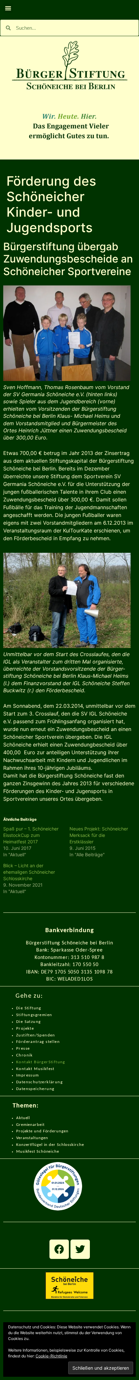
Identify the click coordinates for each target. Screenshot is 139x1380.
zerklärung (51, 1082)
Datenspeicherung (35, 1089)
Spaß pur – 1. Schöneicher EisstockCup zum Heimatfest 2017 (31, 835)
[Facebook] (59, 1249)
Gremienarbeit (30, 1125)
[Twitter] (80, 1249)
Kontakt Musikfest (35, 1069)
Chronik (24, 1055)
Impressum (27, 1075)
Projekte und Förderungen (42, 1131)
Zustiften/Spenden (35, 1035)
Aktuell (23, 1118)
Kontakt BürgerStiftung (40, 1062)
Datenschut (28, 1082)
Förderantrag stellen (38, 1042)
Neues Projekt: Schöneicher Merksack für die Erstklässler (99, 835)
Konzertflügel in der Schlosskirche (50, 1145)
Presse (23, 1048)
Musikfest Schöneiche (37, 1151)
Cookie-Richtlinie (51, 1356)
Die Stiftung (28, 1008)
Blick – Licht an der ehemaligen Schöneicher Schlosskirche (29, 872)
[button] (8, 8)
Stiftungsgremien (34, 1015)
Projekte (25, 1028)
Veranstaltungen (32, 1138)
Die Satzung (28, 1022)
